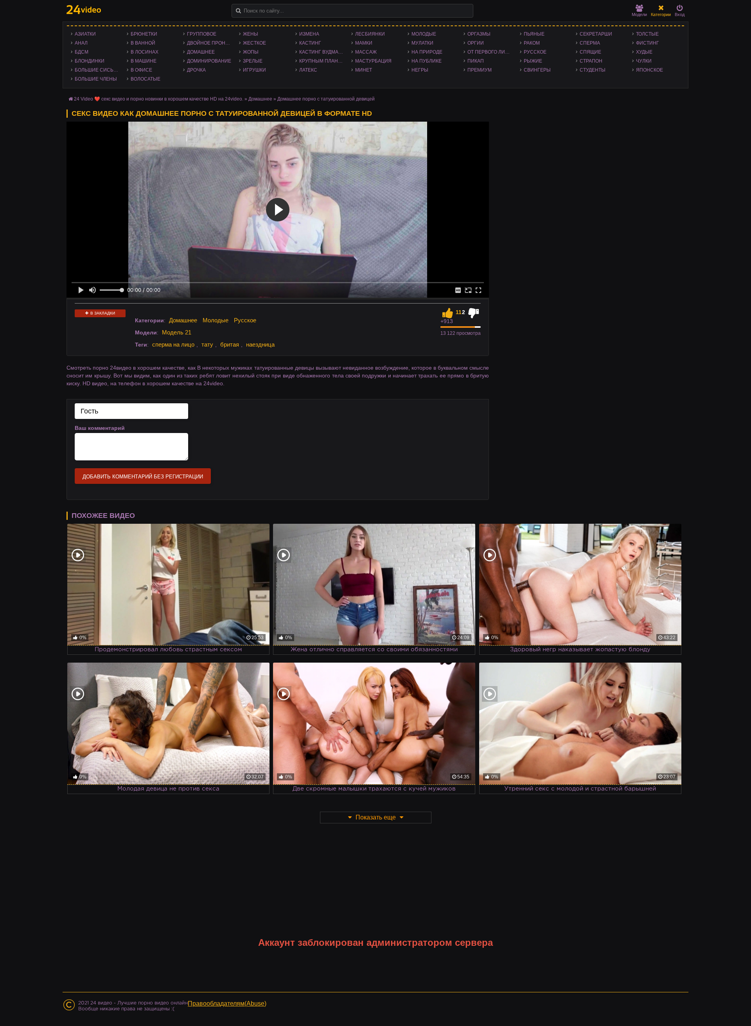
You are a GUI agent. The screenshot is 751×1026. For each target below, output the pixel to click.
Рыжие (533, 61)
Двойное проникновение (211, 43)
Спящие (590, 52)
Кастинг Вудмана (322, 52)
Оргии (475, 43)
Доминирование (209, 61)
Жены (250, 34)
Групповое (201, 34)
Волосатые (145, 79)
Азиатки (85, 34)
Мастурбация (373, 61)
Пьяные (534, 34)
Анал (81, 43)
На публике (426, 61)
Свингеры (537, 70)
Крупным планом (322, 61)
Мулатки (422, 43)
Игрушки (254, 70)
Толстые (647, 34)
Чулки (644, 61)
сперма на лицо (173, 344)
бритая (229, 344)
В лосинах (144, 52)
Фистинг (647, 43)
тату (207, 344)
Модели (639, 14)
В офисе (141, 70)
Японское (649, 70)
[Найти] (238, 11)
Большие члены (96, 79)
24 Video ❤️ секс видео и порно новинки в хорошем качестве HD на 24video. (158, 99)
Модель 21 (176, 332)
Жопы (251, 52)
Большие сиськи (97, 70)
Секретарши (596, 34)
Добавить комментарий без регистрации (143, 477)
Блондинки (89, 61)
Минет (363, 70)
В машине (143, 61)
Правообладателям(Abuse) (227, 1003)
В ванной (143, 43)
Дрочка (196, 70)
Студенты (592, 70)
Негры (419, 70)
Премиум (479, 70)
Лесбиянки (370, 34)
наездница (260, 344)
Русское (535, 52)
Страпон (591, 61)
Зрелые (252, 61)
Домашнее (201, 52)
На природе (426, 52)
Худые (644, 52)
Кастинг (310, 43)
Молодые (423, 34)
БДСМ (81, 52)
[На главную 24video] (83, 9)
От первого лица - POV (491, 52)
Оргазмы (478, 34)
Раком (532, 43)
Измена (309, 34)
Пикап (475, 61)
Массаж (366, 52)
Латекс (308, 70)
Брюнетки (144, 34)
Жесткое (254, 43)
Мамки (363, 43)
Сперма (590, 43)
